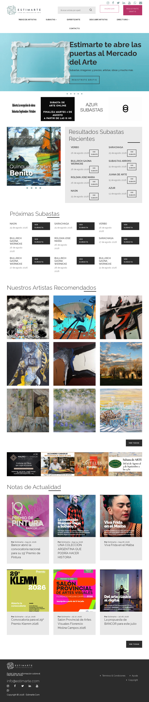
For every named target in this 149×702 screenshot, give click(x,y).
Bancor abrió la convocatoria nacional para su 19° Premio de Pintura (25, 551)
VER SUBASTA (94, 153)
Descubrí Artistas (98, 20)
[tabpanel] (74, 62)
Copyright (133, 680)
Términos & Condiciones (113, 676)
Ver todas (134, 644)
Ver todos (134, 443)
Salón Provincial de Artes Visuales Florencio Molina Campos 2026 (74, 624)
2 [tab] (71, 93)
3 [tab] (74, 93)
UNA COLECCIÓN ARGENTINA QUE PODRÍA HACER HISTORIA (70, 551)
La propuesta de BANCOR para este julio (120, 621)
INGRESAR (109, 9)
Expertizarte (73, 20)
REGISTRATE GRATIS (132, 10)
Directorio (122, 20)
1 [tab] (67, 93)
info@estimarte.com (23, 681)
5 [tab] (82, 93)
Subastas (51, 20)
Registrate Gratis (84, 80)
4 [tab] (78, 93)
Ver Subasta (38, 226)
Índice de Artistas (28, 20)
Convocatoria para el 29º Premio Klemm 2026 (27, 621)
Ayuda (134, 676)
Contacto (74, 28)
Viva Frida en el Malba (119, 545)
